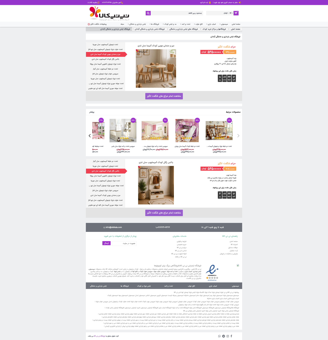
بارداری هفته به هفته (227, 314)
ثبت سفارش (234, 251)
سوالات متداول (233, 248)
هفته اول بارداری (166, 314)
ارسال (106, 243)
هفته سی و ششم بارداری (196, 326)
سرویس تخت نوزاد (223, 305)
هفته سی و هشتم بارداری (162, 326)
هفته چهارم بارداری (130, 314)
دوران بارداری (206, 314)
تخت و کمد (168, 286)
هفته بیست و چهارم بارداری (120, 320)
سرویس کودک (234, 305)
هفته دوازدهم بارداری (168, 317)
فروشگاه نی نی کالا (99, 336)
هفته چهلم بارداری (132, 326)
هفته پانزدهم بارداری (124, 317)
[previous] (238, 136)
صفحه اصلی (235, 29)
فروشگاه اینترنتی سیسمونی (223, 308)
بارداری (237, 314)
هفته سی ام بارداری (158, 323)
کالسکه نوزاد (200, 292)
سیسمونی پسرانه (178, 295)
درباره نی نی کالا (181, 248)
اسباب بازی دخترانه (213, 298)
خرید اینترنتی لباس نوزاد (213, 311)
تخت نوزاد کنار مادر (210, 305)
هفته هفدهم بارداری (232, 320)
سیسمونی (92, 269)
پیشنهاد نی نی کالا (233, 292)
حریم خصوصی (181, 244)
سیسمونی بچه (123, 295)
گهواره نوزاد (199, 305)
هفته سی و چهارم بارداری (230, 326)
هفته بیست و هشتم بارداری (192, 323)
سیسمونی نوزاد (227, 295)
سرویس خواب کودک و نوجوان (229, 301)
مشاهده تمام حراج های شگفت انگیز (164, 96)
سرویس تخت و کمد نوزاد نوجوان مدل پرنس (155, 146)
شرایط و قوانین (181, 241)
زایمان (107, 326)
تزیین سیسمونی (155, 295)
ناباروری (112, 326)
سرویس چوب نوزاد (162, 301)
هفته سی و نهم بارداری (145, 326)
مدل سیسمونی (133, 295)
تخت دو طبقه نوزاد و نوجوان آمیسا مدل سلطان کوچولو (219, 146)
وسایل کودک (184, 292)
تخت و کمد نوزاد (172, 271)
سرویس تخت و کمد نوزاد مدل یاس (123, 146)
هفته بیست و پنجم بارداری (102, 320)
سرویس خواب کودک (145, 271)
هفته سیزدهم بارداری (153, 317)
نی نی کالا (177, 292)
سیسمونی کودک (112, 295)
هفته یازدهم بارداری (182, 317)
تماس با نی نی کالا (180, 251)
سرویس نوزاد (173, 301)
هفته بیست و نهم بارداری (173, 323)
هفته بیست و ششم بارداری (230, 323)
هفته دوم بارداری (155, 314)
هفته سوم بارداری (143, 314)
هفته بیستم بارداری (189, 320)
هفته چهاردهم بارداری (138, 317)
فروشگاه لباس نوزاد (195, 308)
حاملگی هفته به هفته (180, 314)
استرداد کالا (234, 244)
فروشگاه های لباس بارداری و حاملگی (183, 29)
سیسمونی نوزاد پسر (216, 295)
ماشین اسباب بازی (226, 298)
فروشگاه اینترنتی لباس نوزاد (230, 311)
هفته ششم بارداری (105, 314)
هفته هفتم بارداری (232, 317)
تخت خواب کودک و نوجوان (121, 301)
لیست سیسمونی (166, 295)
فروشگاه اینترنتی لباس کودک (115, 308)
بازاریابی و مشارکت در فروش (229, 254)
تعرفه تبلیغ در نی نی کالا (178, 254)
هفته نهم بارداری (207, 317)
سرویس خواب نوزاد (159, 271)
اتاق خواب (191, 286)
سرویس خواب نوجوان (185, 301)
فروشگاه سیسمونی (208, 308)
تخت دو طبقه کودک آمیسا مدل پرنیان (187, 146)
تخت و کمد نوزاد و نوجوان (186, 305)
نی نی (225, 292)
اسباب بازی (188, 271)
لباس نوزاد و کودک (144, 286)
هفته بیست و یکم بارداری (174, 320)
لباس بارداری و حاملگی (98, 286)
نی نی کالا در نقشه (180, 257)
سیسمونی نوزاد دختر (202, 295)
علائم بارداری (216, 314)
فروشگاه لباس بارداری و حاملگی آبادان (150, 29)
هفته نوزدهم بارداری (203, 320)
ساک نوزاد (208, 292)
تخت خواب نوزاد (136, 301)
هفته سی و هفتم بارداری (179, 326)
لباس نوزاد (117, 271)
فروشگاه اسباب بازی (165, 308)
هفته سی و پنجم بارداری (214, 326)
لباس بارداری (197, 271)
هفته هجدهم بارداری (218, 320)
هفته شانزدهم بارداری (109, 317)
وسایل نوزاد (215, 292)
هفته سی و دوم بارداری (127, 323)
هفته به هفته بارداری (195, 314)
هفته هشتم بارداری (219, 317)
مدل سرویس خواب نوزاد (103, 301)
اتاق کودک (134, 271)
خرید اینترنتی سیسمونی (132, 308)
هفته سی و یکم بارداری (144, 323)
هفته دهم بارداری (195, 317)
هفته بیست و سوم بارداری (138, 320)
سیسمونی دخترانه (189, 295)
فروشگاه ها (125, 286)
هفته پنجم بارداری (117, 314)
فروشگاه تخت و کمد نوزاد (180, 308)
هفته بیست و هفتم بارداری (211, 323)
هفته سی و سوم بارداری (112, 323)
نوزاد (221, 292)
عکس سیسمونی (144, 295)
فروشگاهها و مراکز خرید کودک (214, 29)
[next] (90, 136)
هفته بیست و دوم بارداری (156, 320)
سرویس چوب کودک (148, 301)
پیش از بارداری (120, 326)
